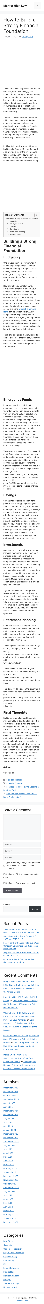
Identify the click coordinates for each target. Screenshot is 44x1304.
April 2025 (8, 1107)
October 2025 (9, 1095)
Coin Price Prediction (12, 1249)
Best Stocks (8, 1241)
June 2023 (8, 1153)
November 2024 (10, 1115)
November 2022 (10, 1180)
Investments (14, 229)
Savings (13, 226)
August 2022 (9, 1191)
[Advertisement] (22, 64)
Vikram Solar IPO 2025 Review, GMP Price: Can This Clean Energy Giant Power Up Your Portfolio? (19, 1016)
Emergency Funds (16, 224)
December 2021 (10, 1222)
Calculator (8, 1245)
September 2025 (11, 1099)
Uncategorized (10, 1287)
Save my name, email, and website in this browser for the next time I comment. (23, 866)
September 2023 (11, 1141)
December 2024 (10, 1111)
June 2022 (8, 1199)
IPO (5, 1264)
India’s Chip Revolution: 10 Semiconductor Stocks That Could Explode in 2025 (20, 1045)
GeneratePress (22, 1300)
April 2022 (8, 1207)
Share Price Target (11, 1283)
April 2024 (8, 1126)
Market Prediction (11, 1276)
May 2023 (8, 1157)
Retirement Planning (17, 232)
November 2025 (10, 1091)
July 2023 (7, 1149)
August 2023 (9, 1145)
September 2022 (11, 1188)
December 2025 (10, 1088)
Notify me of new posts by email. (20, 883)
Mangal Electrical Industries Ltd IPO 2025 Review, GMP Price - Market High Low (21, 984)
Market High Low (15, 5)
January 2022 (9, 1218)
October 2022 (9, 1184)
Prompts (7, 1279)
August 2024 (9, 1118)
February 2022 (10, 1214)
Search (6, 905)
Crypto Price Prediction (13, 1253)
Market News (9, 1272)
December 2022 (10, 1176)
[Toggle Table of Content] (35, 215)
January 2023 (9, 1172)
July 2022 (7, 1195)
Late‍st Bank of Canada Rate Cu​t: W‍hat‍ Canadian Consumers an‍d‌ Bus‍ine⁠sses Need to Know (21, 946)
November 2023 (10, 1138)
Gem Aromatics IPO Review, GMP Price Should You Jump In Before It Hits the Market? (21, 1004)
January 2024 (9, 1130)
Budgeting (13, 221)
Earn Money (8, 1260)
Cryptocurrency (10, 1256)
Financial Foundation (15, 783)
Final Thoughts (15, 234)
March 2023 (8, 1164)
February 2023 (10, 1168)
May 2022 (7, 1203)
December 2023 (10, 1134)
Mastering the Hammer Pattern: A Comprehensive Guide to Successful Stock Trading (19, 1065)
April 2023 (8, 1161)
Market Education (14, 780)
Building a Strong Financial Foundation (22, 218)
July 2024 (7, 1122)
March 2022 (8, 1211)
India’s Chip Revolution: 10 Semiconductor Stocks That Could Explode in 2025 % (18, 1058)
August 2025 (9, 1103)
